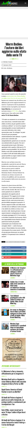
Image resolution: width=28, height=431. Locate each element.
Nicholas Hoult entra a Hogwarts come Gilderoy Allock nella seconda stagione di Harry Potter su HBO (14, 381)
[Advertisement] (14, 23)
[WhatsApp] (13, 72)
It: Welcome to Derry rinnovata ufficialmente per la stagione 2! (13, 372)
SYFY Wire (15, 111)
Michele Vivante (7, 62)
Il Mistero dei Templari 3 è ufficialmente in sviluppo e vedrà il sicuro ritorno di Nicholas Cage (18, 272)
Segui (24, 250)
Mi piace (23, 247)
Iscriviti (23, 257)
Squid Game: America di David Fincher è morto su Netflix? (12, 390)
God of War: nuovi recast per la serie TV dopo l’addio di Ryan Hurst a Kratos (14, 412)
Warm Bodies (17, 241)
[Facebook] (3, 72)
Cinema (12, 278)
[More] (17, 72)
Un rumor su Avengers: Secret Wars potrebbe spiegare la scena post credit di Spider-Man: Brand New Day (18, 313)
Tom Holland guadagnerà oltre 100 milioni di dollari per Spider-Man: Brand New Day (17, 299)
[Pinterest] (10, 72)
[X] (6, 72)
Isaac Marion (9, 241)
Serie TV (4, 376)
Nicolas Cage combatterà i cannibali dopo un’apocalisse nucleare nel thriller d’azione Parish (18, 327)
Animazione (14, 291)
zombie (22, 241)
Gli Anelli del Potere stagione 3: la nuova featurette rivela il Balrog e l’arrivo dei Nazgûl (13, 422)
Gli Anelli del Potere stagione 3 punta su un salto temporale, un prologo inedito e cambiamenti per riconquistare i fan (14, 400)
